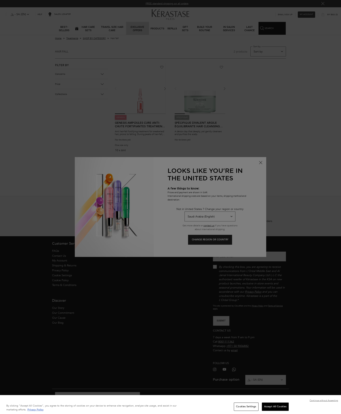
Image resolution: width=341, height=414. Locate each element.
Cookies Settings (246, 406)
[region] (170, 404)
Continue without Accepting (324, 400)
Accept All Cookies (275, 406)
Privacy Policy (35, 409)
